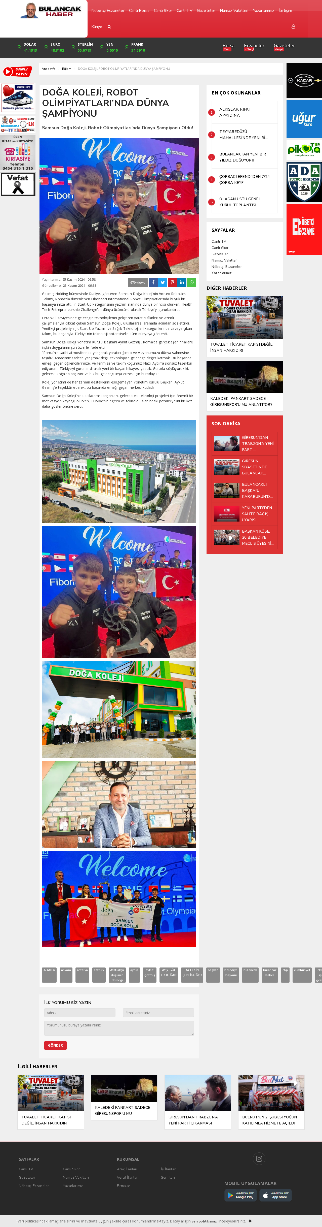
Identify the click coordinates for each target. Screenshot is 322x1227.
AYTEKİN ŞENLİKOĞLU (192, 972)
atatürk (99, 970)
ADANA (49, 970)
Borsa (228, 46)
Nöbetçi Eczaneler (227, 266)
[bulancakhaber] (51, 10)
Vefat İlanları (128, 1177)
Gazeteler (284, 46)
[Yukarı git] (312, 1217)
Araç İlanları (127, 1169)
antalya (82, 970)
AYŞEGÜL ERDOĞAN (169, 972)
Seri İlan (168, 1177)
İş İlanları (168, 1169)
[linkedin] (181, 282)
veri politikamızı (204, 1221)
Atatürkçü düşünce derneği (117, 975)
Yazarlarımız (221, 273)
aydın (134, 970)
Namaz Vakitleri (224, 260)
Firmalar (123, 1185)
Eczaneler (254, 46)
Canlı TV (219, 241)
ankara (66, 970)
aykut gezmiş (149, 972)
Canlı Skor (220, 247)
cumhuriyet (302, 970)
